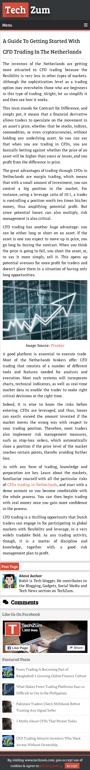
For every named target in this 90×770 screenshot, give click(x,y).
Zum (27, 9)
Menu (7, 24)
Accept (72, 765)
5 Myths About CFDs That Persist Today (46, 721)
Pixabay (57, 345)
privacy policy (51, 765)
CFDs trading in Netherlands (32, 484)
